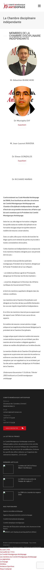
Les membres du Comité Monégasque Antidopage (18, 557)
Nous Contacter (6, 569)
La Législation (5, 559)
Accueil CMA (5, 549)
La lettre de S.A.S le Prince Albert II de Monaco (27, 467)
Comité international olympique (13, 519)
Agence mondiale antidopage (13, 511)
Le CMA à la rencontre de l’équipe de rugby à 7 (27, 480)
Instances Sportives (7, 566)
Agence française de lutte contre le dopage (17, 515)
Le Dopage (4, 562)
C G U (10, 547)
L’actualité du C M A (7, 552)
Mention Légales (18, 547)
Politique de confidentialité (32, 547)
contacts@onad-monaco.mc (12, 412)
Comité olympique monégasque (13, 523)
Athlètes (3, 564)
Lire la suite (23, 454)
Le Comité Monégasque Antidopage (13, 554)
